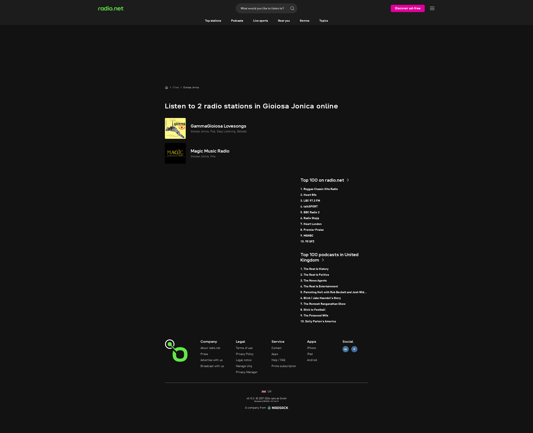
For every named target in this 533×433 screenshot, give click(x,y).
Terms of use (244, 348)
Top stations (213, 20)
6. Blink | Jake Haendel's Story (320, 298)
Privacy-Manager (247, 372)
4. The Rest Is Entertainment (319, 286)
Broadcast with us (212, 366)
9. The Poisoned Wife (314, 315)
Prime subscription (283, 366)
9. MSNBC (306, 235)
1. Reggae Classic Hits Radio (319, 189)
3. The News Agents (313, 280)
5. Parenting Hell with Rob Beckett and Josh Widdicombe (334, 292)
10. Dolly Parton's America (318, 321)
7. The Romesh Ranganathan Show (323, 304)
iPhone (311, 348)
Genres (304, 20)
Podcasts (237, 20)
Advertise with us (211, 360)
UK (269, 391)
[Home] (166, 87)
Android (312, 360)
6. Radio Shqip (309, 218)
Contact (276, 348)
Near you (284, 20)
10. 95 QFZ (307, 241)
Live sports (260, 20)
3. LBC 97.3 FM (310, 200)
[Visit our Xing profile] (354, 349)
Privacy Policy (244, 354)
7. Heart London (311, 224)
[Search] (292, 8)
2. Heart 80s (308, 195)
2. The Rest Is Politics (314, 274)
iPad (310, 354)
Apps (274, 354)
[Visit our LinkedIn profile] (345, 349)
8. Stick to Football (312, 309)
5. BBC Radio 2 (310, 212)
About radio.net (210, 348)
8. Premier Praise (312, 229)
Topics (323, 20)
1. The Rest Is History (314, 269)
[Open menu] (432, 8)
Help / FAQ (278, 360)
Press (204, 354)
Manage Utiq (244, 366)
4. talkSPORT (309, 206)
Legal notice (244, 360)
